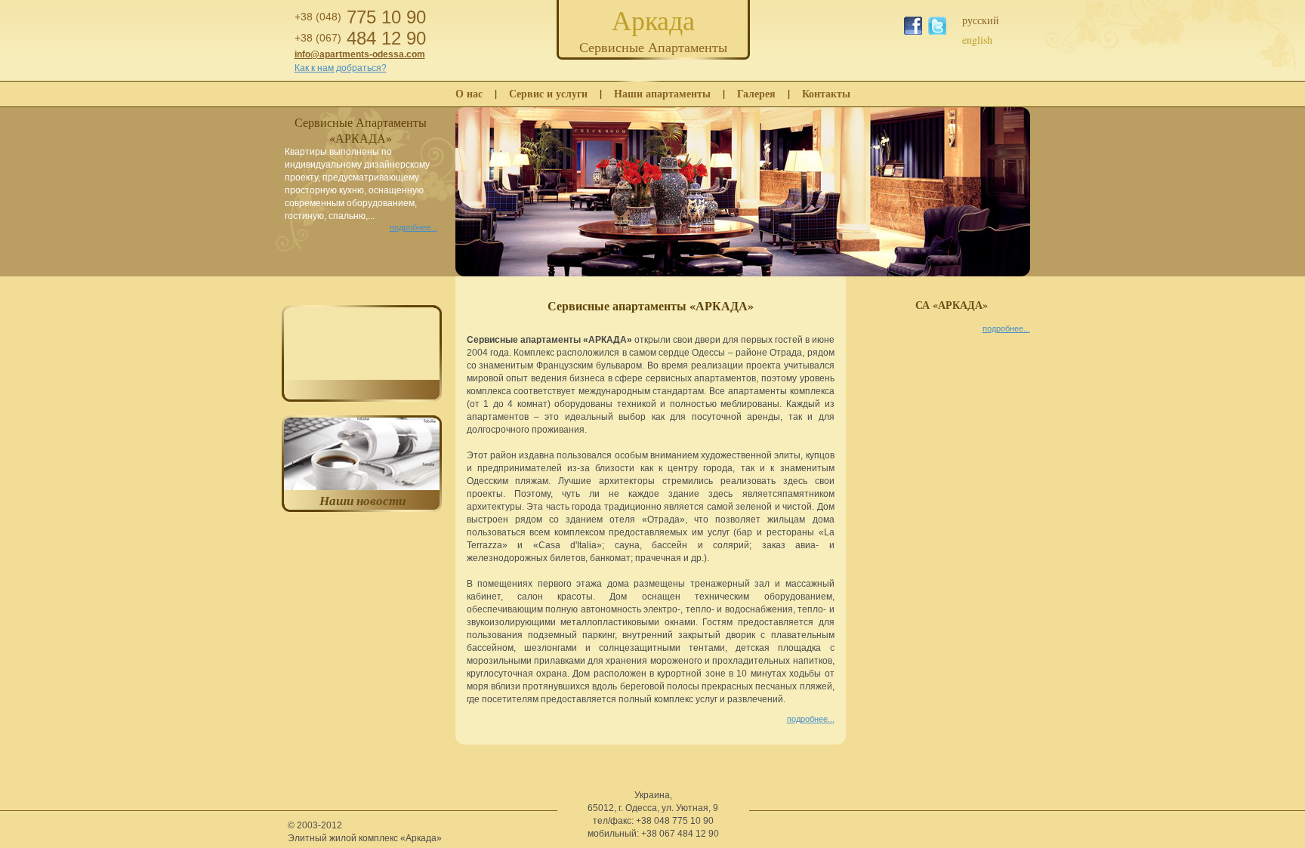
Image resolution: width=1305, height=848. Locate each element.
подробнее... (413, 227)
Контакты (826, 93)
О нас (469, 93)
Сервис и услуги (548, 93)
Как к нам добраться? (341, 68)
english (977, 39)
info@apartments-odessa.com (360, 54)
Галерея (756, 93)
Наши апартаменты (662, 93)
